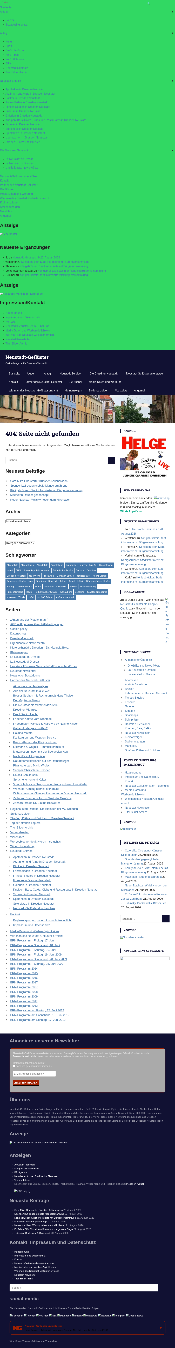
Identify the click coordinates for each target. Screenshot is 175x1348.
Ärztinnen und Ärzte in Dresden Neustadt (30, 93)
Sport (8, 46)
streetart (11, 597)
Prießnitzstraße (15, 591)
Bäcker (129, 688)
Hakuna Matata (22, 733)
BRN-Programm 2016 (24, 978)
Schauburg (66, 591)
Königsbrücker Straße (98, 581)
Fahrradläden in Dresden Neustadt (26, 102)
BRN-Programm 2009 (24, 996)
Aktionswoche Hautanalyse (30, 686)
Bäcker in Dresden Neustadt (22, 98)
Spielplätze (132, 719)
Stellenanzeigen (10, 206)
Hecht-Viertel (99, 575)
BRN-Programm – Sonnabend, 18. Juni (35, 945)
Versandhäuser (22, 1180)
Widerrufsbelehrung (22, 846)
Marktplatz (6, 211)
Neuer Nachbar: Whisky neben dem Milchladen (40, 499)
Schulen (130, 710)
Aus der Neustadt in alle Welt (31, 691)
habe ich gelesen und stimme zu (33, 1066)
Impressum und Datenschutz (22, 317)
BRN (8, 63)
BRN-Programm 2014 (24, 968)
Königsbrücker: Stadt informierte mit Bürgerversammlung (55, 261)
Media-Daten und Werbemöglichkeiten (28, 330)
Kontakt (4, 180)
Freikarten (48, 575)
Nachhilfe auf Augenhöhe (29, 756)
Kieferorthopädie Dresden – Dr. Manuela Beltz (39, 647)
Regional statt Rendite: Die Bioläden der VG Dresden (44, 809)
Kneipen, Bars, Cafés (138, 728)
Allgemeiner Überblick (138, 659)
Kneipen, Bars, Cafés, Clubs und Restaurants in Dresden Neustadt (45, 120)
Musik (38, 586)
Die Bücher (7, 189)
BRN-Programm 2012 (24, 1005)
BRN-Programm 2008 (24, 992)
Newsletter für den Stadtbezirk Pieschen (36, 1176)
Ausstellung (57, 565)
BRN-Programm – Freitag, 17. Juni (32, 940)
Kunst (72, 581)
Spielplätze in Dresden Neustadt (25, 133)
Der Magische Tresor (26, 700)
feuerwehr (34, 575)
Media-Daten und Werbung (16, 193)
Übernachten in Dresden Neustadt (26, 137)
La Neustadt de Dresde (19, 159)
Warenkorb (17, 837)
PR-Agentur (20, 1172)
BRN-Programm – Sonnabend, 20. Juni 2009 (38, 959)
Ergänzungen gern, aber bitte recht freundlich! (42, 920)
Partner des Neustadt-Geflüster (18, 185)
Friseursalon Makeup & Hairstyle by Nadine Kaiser (45, 723)
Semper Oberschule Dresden (31, 770)
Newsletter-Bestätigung (25, 675)
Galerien (130, 706)
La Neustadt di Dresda (19, 163)
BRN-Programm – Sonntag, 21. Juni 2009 (36, 963)
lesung (10, 586)
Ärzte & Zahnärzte (136, 684)
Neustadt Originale (16, 68)
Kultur (9, 41)
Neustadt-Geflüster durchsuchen (34, 908)
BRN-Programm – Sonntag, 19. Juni (33, 950)
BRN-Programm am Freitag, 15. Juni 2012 (37, 1010)
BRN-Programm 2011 (23, 1001)
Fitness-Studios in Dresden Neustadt (27, 106)
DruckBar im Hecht (25, 714)
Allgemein (6, 215)
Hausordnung (13, 312)
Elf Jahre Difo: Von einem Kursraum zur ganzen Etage (43, 1229)
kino (31, 581)
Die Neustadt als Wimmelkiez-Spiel (35, 705)
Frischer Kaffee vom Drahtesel (32, 719)
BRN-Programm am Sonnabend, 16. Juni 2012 (39, 1015)
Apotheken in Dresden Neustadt (24, 89)
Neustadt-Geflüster (27, 357)
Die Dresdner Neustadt (14, 150)
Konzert (52, 581)
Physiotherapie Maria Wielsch (32, 765)
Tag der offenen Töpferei (25, 823)
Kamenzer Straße (16, 581)
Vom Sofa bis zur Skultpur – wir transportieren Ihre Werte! (50, 784)
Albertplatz (42, 565)
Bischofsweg (106, 565)
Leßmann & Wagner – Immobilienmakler (38, 746)
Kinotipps (41, 581)
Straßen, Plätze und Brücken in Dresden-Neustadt (42, 818)
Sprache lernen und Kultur (29, 779)
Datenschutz (18, 633)
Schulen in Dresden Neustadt (23, 124)
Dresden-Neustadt (21, 638)
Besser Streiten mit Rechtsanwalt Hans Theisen (43, 695)
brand (10, 570)
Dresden (91, 570)
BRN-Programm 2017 (24, 982)
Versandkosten (19, 832)
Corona (80, 570)
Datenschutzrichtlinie (24, 1056)
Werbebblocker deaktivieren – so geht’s (35, 841)
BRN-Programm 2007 (24, 987)
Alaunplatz (12, 565)
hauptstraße (83, 575)
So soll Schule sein (25, 775)
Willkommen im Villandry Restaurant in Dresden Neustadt (50, 793)
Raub (29, 591)
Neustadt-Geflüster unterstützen (19, 176)
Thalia (21, 597)
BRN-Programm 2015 (24, 973)
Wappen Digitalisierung (26, 1168)
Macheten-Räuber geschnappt (29, 495)
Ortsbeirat (61, 586)
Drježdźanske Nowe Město (21, 167)
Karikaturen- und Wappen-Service (34, 737)
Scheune (79, 591)
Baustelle (71, 565)
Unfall (31, 597)
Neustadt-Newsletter (17, 339)
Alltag (3, 33)
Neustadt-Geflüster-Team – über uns (27, 326)
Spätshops (131, 715)
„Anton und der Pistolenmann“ (29, 619)
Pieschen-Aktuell (135, 1183)
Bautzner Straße (87, 565)
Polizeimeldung (88, 586)
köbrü (80, 581)
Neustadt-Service (10, 80)
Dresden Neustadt (16, 575)
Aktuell (4, 11)
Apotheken (131, 680)
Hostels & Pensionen (138, 724)
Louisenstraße (24, 586)
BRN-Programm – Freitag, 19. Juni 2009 (36, 954)
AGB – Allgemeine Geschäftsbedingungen (36, 624)
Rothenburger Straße (46, 591)
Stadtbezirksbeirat (16, 24)
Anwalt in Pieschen (24, 1164)
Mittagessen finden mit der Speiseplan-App (40, 751)
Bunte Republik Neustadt (36, 570)
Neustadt (49, 586)
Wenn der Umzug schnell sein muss (36, 788)
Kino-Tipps (12, 54)
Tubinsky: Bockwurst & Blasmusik (145, 903)
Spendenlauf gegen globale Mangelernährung (38, 485)
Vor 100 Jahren (14, 59)
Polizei (9, 20)
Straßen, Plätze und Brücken (22, 142)
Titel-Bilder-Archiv (16, 72)
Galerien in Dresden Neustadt (23, 115)
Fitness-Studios (134, 697)
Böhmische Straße (63, 570)
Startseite (5, 7)
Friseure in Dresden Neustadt (23, 111)
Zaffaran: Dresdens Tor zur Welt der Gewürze (42, 798)
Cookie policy (19, 629)
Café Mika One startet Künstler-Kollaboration (39, 481)
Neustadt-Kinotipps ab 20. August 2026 (36, 257)
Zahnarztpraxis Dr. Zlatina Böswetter (36, 803)
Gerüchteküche (14, 50)
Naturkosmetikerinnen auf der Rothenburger (41, 761)
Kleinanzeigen (9, 202)
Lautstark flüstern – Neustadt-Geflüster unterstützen (43, 666)
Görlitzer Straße (65, 575)
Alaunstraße (27, 565)
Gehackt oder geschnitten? (30, 728)
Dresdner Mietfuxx (25, 709)
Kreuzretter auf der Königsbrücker (35, 742)
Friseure (130, 702)
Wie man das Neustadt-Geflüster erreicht (24, 198)
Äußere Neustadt (65, 597)
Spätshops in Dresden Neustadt (24, 128)
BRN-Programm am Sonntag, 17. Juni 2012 (37, 1019)
